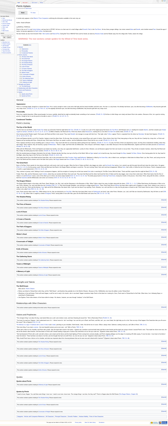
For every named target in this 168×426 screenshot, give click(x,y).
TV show (33, 12)
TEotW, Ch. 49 (80, 159)
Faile (29, 189)
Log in (164, 0)
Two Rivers (98, 29)
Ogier (91, 153)
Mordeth (73, 134)
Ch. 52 (91, 159)
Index (3, 18)
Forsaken (70, 157)
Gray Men (69, 191)
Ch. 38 (55, 150)
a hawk (54, 324)
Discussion (25, 2)
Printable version (6, 47)
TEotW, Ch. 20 (100, 114)
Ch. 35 (41, 189)
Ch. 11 (39, 131)
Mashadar (141, 134)
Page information (6, 50)
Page (18, 2)
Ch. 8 (25, 167)
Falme (104, 176)
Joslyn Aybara (37, 29)
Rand (47, 106)
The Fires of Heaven (43, 207)
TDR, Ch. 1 (129, 183)
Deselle (138, 29)
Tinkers (53, 142)
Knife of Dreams (42, 252)
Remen (97, 185)
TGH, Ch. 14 (43, 108)
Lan (130, 130)
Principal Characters (60, 416)
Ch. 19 (20, 136)
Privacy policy (78, 422)
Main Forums (5, 30)
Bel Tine (71, 130)
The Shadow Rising (43, 200)
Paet (154, 29)
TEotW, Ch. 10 (32, 131)
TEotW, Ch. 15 (107, 318)
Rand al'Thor (56, 33)
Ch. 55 (107, 193)
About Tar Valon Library (90, 422)
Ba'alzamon (89, 131)
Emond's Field (87, 29)
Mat (70, 131)
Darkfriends (161, 144)
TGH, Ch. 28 (152, 171)
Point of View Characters (96, 416)
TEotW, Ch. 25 (101, 142)
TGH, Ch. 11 (38, 169)
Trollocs (109, 134)
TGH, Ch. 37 (57, 177)
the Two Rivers (114, 130)
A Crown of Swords (43, 222)
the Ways (123, 153)
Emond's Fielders (73, 416)
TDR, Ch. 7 (55, 185)
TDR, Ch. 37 (109, 336)
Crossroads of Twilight (44, 245)
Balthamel (83, 157)
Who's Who (5, 21)
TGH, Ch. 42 (36, 322)
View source (34, 2)
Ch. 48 (60, 155)
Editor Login (5, 27)
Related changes (6, 43)
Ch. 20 (25, 136)
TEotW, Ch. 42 (53, 155)
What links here (6, 42)
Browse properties (6, 52)
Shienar (139, 153)
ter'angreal (48, 193)
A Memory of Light (43, 275)
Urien (89, 171)
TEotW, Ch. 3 (31, 108)
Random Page (5, 25)
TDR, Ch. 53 (100, 193)
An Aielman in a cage (23, 324)
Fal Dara (133, 153)
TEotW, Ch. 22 (108, 140)
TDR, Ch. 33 (34, 189)
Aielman (117, 185)
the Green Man (103, 157)
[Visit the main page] (7, 7)
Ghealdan (48, 185)
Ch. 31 (80, 176)
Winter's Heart (42, 237)
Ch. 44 (68, 177)
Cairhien (45, 174)
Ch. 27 (108, 142)
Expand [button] (164, 200)
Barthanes (29, 176)
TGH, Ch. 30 (73, 176)
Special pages (5, 45)
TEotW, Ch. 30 (48, 150)
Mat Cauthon (46, 33)
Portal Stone (111, 176)
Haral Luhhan (38, 31)
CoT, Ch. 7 (65, 116)
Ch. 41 (59, 150)
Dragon (58, 159)
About (3, 28)
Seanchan (24, 177)
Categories (20, 416)
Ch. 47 (73, 177)
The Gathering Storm (43, 260)
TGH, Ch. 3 (20, 167)
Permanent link (5, 49)
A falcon (46, 324)
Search (2, 33)
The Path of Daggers (43, 230)
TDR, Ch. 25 (121, 331)
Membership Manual (7, 20)
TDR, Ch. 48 (125, 338)
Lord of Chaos (42, 215)
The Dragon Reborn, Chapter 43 (128, 394)
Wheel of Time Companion (40, 18)
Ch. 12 (43, 131)
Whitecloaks (52, 144)
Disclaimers (101, 422)
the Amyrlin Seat (110, 165)
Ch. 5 (135, 183)
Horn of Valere (71, 159)
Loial (99, 153)
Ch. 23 (114, 140)
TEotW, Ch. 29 (21, 146)
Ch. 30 (28, 146)
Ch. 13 (48, 131)
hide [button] (30, 45)
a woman (35, 327)
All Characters (50, 416)
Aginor (76, 157)
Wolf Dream (28, 8)
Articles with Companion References (34, 416)
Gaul (42, 187)
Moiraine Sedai (99, 33)
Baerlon (146, 130)
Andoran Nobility (83, 416)
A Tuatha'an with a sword (37, 324)
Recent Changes (6, 23)
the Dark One (112, 131)
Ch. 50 (86, 159)
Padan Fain (40, 130)
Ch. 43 (23, 193)
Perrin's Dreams (30, 288)
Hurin (123, 167)
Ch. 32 (84, 176)
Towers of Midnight (43, 267)
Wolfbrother (149, 106)
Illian (37, 191)
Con (29, 29)
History (41, 2)
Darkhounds (97, 191)
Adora (131, 29)
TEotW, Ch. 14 (57, 116)
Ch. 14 (37, 108)
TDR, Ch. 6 (143, 324)
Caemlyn (24, 131)
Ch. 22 (29, 136)
